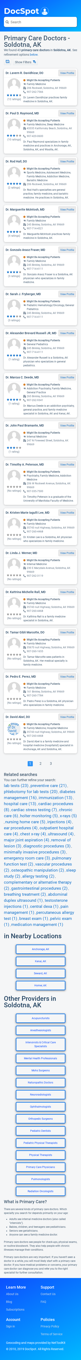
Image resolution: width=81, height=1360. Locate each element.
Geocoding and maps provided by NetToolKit (35, 1342)
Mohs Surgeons (41, 1070)
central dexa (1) (44, 906)
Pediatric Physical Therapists (40, 1142)
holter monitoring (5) (39, 816)
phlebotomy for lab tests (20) (31, 791)
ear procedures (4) (21, 828)
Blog (9, 1301)
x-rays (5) (68, 816)
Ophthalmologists (40, 1106)
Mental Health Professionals (40, 1058)
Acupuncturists (40, 1018)
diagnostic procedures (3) (47, 846)
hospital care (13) (20, 803)
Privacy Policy (50, 1326)
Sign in (10, 1326)
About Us (12, 1294)
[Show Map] (7, 62)
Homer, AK (40, 985)
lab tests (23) (16, 785)
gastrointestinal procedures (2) (39, 888)
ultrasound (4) (61, 834)
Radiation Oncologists (40, 1191)
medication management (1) (37, 924)
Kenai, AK (40, 961)
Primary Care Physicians (40, 1167)
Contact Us (48, 1294)
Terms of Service (51, 1334)
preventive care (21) (48, 785)
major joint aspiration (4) (26, 840)
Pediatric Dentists (40, 1130)
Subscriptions (15, 1309)
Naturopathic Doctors (40, 1082)
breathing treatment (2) (25, 894)
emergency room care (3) (27, 858)
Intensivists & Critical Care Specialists (40, 1044)
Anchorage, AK (40, 949)
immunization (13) (55, 797)
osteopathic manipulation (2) (37, 870)
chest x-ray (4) (33, 834)
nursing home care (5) (25, 822)
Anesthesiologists (40, 1030)
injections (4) (59, 822)
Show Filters (23, 62)
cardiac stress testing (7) (34, 810)
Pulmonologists (40, 1179)
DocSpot (21, 10)
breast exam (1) (33, 918)
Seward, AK (40, 973)
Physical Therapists (40, 1155)
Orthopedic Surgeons (40, 1118)
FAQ (43, 1301)
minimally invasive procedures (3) (35, 852)
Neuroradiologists (40, 1094)
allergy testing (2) (38, 876)
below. (34, 54)
